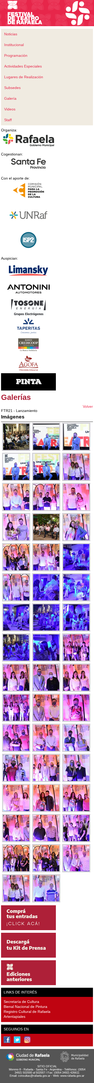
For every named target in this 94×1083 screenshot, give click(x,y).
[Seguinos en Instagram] (27, 1039)
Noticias (10, 34)
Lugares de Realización (23, 77)
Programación (15, 55)
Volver (88, 406)
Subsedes (12, 88)
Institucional (14, 45)
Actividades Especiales (23, 66)
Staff (8, 120)
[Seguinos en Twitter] (17, 1039)
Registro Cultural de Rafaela (27, 1011)
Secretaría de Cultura (21, 1002)
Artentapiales (14, 1016)
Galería (10, 98)
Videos (9, 109)
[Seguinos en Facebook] (7, 1039)
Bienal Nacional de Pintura (25, 1006)
